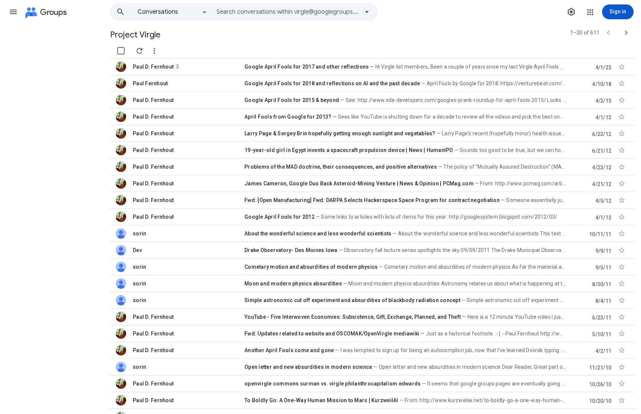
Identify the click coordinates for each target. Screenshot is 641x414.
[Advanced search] (366, 11)
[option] (172, 11)
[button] (13, 12)
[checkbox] (121, 50)
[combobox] (287, 11)
